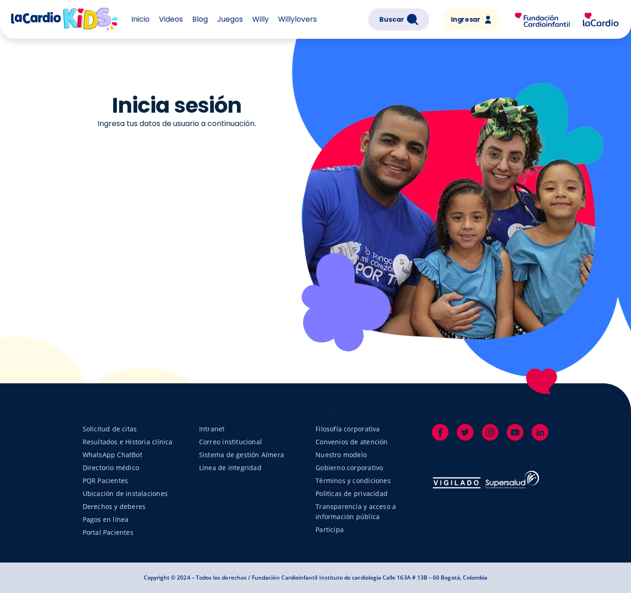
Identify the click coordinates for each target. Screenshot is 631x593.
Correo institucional (230, 441)
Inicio (140, 19)
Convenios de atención (352, 441)
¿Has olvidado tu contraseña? (176, 256)
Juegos (230, 19)
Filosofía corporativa (348, 428)
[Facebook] (440, 432)
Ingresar (465, 19)
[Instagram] (490, 432)
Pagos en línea (106, 519)
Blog (200, 19)
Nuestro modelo (341, 454)
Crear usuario (130, 227)
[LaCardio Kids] (567, 18)
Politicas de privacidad (352, 493)
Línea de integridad (230, 467)
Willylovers (297, 19)
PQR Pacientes (105, 480)
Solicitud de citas (110, 428)
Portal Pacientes (108, 532)
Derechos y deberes (114, 506)
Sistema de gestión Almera (241, 454)
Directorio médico (111, 467)
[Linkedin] (540, 432)
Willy (260, 19)
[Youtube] (515, 432)
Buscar (391, 19)
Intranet (212, 428)
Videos (171, 19)
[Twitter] (465, 432)
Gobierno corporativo (349, 467)
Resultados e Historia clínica (128, 441)
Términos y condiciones (353, 480)
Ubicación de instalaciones (125, 493)
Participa (330, 529)
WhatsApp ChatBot (112, 454)
